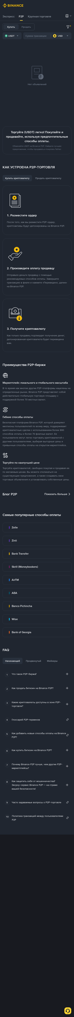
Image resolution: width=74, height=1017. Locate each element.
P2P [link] (21, 16)
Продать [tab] (26, 26)
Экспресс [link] (9, 16)
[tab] (9, 16)
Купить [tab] (11, 26)
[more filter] (68, 27)
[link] (37, 527)
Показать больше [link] (55, 494)
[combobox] (12, 35)
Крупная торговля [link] (39, 16)
